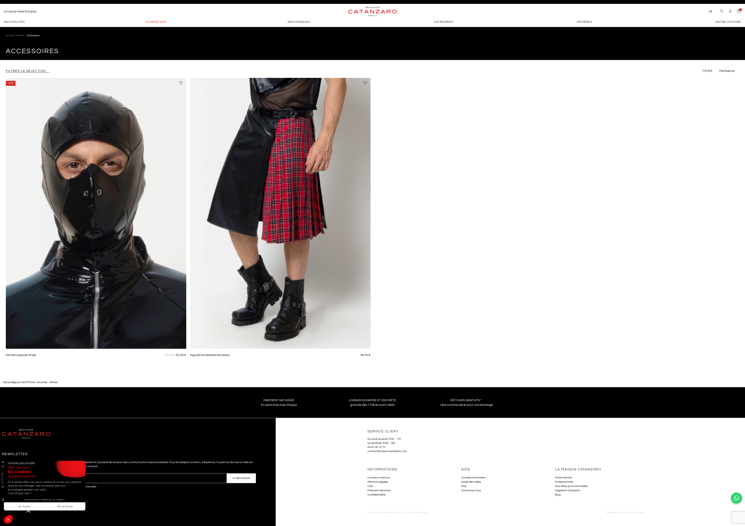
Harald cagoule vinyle (21, 354)
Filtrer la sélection (26, 70)
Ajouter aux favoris (181, 83)
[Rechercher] (721, 11)
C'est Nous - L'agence (633, 512)
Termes (53, 382)
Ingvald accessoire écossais (210, 354)
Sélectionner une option (96, 343)
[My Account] (730, 11)
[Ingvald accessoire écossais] (280, 213)
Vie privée (41, 382)
